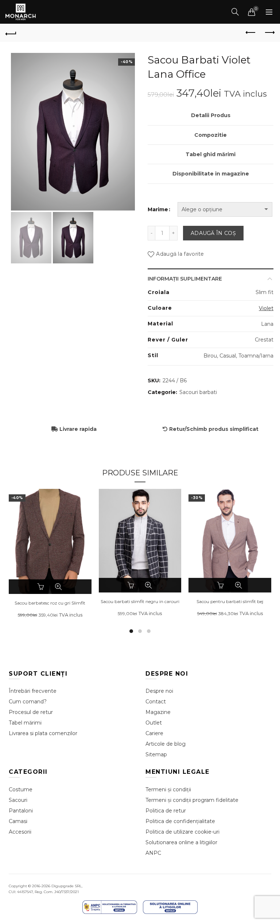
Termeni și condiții (168, 789)
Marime (158, 209)
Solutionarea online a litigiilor (181, 842)
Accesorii (20, 832)
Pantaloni (21, 810)
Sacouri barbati (198, 392)
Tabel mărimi (25, 722)
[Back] (11, 33)
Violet (266, 308)
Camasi (18, 821)
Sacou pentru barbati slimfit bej (230, 601)
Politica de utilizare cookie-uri (182, 832)
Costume (20, 789)
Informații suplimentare (185, 278)
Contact (155, 701)
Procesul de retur (31, 712)
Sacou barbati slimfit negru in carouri (140, 601)
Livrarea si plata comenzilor (43, 733)
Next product (269, 33)
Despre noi (159, 691)
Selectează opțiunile (41, 586)
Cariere (154, 733)
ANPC (153, 853)
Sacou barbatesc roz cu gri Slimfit (50, 603)
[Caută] (235, 11)
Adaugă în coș (213, 233)
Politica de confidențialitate (180, 821)
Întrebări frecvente (33, 691)
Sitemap (156, 754)
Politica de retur (165, 810)
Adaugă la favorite (180, 254)
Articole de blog (165, 744)
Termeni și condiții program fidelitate (191, 800)
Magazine (158, 712)
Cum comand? (28, 701)
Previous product (251, 33)
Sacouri (18, 800)
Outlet (153, 722)
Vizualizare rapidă (58, 586)
